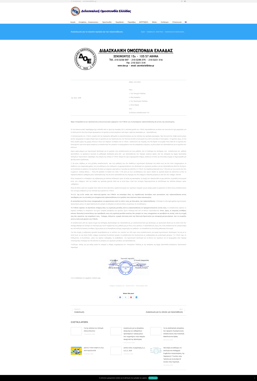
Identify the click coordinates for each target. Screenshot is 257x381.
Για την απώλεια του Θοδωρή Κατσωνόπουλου (93, 329)
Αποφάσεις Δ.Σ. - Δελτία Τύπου (125, 286)
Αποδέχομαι (153, 378)
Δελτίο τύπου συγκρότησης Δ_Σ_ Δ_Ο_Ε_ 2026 (134, 349)
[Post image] (76, 331)
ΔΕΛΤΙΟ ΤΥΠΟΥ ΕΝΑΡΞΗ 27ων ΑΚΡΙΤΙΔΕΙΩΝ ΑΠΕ (94, 349)
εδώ (99, 278)
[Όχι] (254, 378)
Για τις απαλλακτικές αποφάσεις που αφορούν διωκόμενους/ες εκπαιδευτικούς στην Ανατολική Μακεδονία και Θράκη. (173, 332)
